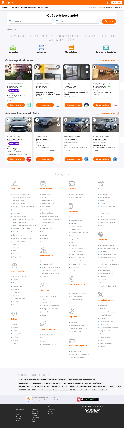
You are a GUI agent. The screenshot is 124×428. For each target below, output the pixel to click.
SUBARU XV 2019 (115, 386)
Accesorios (46, 207)
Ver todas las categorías (52, 410)
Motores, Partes (47, 229)
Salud (101, 340)
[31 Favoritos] (37, 67)
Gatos (102, 200)
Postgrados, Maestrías (50, 309)
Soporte (18, 414)
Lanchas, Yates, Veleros (50, 270)
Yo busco (45, 277)
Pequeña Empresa (106, 315)
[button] (29, 72)
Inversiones (104, 306)
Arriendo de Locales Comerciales (24, 225)
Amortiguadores (47, 210)
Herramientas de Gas (107, 261)
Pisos (14, 283)
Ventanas (16, 302)
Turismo (102, 346)
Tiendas (50, 413)
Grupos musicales (77, 299)
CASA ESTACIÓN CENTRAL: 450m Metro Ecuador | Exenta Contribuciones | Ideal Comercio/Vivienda (53, 390)
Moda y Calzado (18, 334)
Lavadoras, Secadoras (79, 264)
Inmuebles (5, 8)
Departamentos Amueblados (23, 232)
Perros (102, 216)
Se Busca (45, 238)
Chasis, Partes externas (50, 216)
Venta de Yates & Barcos (50, 273)
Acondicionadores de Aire (80, 261)
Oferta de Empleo (77, 194)
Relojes (15, 340)
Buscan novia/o (105, 210)
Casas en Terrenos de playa (23, 238)
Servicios (103, 277)
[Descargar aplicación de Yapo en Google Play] (94, 399)
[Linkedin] (95, 410)
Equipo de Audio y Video (79, 233)
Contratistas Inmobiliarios (109, 248)
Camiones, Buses (48, 213)
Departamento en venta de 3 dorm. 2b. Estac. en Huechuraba (40, 383)
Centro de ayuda (117, 7)
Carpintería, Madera (107, 245)
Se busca (16, 295)
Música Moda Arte (77, 284)
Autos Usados (47, 194)
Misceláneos (104, 251)
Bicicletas (74, 322)
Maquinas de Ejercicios (79, 328)
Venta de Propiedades (21, 194)
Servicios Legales (106, 343)
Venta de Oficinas (19, 204)
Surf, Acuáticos (76, 332)
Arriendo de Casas (19, 216)
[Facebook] (86, 410)
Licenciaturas (46, 303)
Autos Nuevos (47, 200)
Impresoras (75, 236)
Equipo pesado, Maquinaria (51, 219)
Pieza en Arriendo (19, 241)
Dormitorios (17, 292)
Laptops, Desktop (77, 239)
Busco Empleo (76, 197)
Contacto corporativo (19, 417)
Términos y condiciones (35, 410)
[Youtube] (98, 410)
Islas (14, 251)
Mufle (44, 225)
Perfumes (16, 337)
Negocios (16, 254)
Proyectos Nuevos (19, 257)
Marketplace (43, 8)
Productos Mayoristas (107, 312)
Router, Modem (76, 251)
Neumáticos (46, 232)
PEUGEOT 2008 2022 (59, 386)
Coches (44, 338)
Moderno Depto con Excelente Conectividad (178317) (88, 386)
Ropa (14, 343)
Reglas (33, 421)
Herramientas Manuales (108, 258)
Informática (75, 229)
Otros (15, 305)
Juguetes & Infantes (48, 329)
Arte (72, 290)
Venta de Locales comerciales (23, 207)
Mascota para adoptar (108, 219)
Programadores (105, 331)
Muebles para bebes (49, 344)
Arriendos (16, 213)
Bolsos (15, 324)
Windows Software (77, 258)
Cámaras (74, 223)
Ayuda (18, 412)
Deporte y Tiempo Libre (79, 325)
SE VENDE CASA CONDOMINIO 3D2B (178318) (34, 386)
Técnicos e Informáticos (50, 306)
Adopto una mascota (107, 222)
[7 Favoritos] (37, 120)
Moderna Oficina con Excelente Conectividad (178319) (83, 383)
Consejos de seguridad (105, 7)
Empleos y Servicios (28, 8)
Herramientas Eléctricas (108, 255)
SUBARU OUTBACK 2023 (99, 390)
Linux (72, 242)
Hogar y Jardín (17, 271)
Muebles (16, 289)
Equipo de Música (48, 222)
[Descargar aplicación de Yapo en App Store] (85, 399)
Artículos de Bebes (19, 277)
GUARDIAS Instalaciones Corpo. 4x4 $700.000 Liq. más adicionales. (42, 379)
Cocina (15, 280)
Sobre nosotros (20, 409)
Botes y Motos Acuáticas (51, 267)
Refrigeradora (75, 267)
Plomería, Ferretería (106, 273)
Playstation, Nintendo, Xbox (80, 248)
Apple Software (76, 220)
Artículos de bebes (48, 335)
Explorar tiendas (92, 7)
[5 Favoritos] (8, 67)
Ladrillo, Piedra (105, 270)
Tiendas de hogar (19, 299)
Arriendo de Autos (48, 204)
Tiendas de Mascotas (107, 207)
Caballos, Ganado (106, 197)
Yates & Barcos (46, 255)
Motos (44, 197)
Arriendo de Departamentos (23, 219)
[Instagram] (89, 410)
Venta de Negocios (106, 321)
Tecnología (73, 211)
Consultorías (104, 324)
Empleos (72, 189)
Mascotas (102, 189)
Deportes (73, 316)
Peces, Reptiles (105, 213)
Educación (44, 291)
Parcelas (16, 247)
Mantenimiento (105, 283)
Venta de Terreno (19, 210)
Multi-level (103, 309)
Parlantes (74, 245)
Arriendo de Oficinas (20, 222)
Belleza (14, 319)
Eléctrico (103, 267)
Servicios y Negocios (106, 300)
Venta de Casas (18, 200)
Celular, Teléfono (76, 226)
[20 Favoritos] (65, 67)
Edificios (16, 244)
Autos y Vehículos (48, 189)
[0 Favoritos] (94, 67)
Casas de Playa (18, 235)
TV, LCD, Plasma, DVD (78, 255)
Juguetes (45, 341)
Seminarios (45, 312)
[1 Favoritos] (8, 120)
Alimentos (103, 194)
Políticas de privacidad (35, 414)
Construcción (104, 240)
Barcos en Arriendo (48, 264)
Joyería (15, 328)
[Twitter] (92, 410)
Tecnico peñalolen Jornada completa (82, 379)
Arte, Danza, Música (49, 296)
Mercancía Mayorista (78, 345)
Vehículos (15, 8)
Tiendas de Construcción (109, 286)
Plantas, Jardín (18, 286)
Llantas (44, 235)
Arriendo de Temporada (21, 229)
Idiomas (44, 299)
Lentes (15, 331)
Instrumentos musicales (79, 293)
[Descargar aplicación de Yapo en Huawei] (78, 399)
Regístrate (19, 421)
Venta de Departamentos (22, 197)
